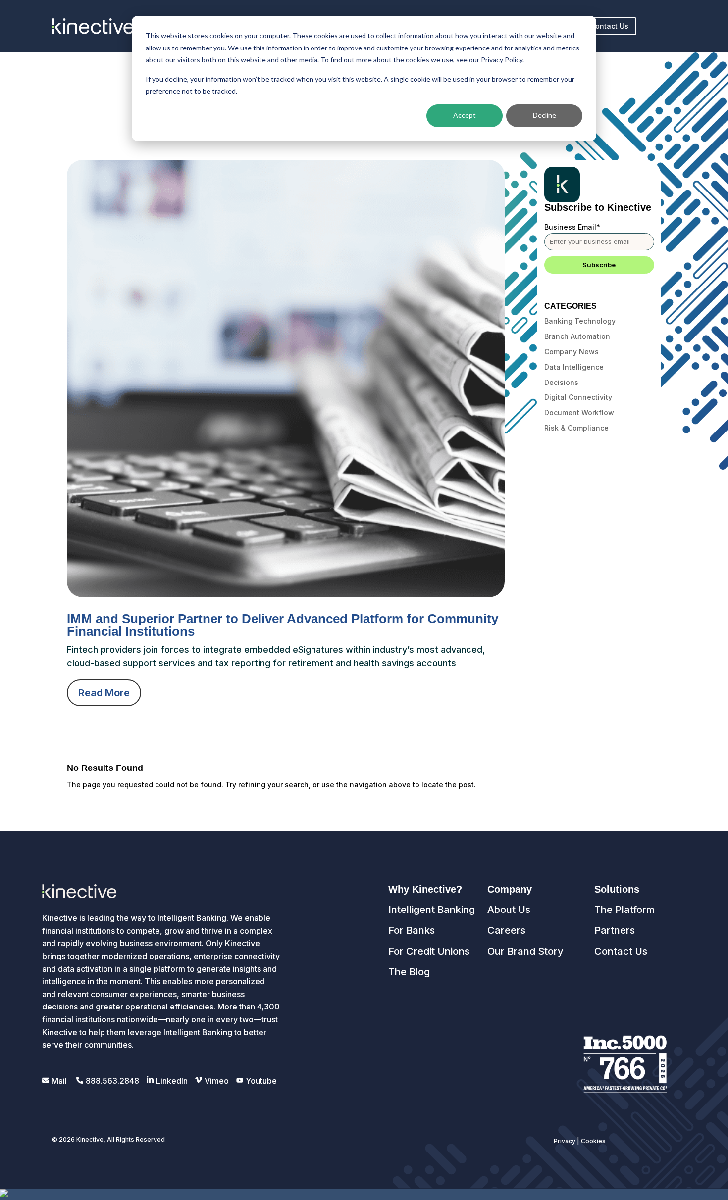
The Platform (624, 909)
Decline (544, 115)
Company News (571, 351)
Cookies (593, 1141)
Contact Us (609, 26)
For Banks (411, 930)
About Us (508, 909)
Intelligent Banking (431, 909)
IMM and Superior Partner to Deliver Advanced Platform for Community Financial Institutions (282, 625)
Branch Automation (577, 336)
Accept (464, 115)
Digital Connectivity (578, 397)
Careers (506, 930)
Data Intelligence (574, 367)
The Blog (409, 972)
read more (104, 693)
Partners (614, 930)
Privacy (564, 1141)
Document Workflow (579, 412)
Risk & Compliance (576, 428)
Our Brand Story (525, 951)
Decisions (561, 382)
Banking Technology (580, 321)
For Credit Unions (428, 951)
